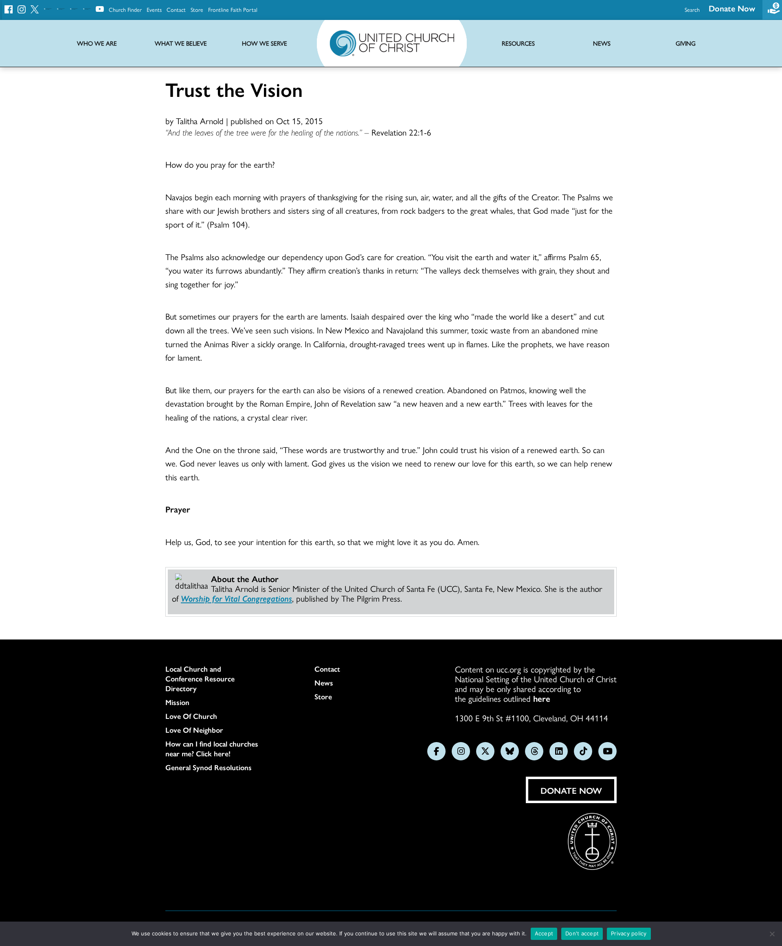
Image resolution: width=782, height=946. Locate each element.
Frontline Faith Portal (232, 9)
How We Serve (264, 43)
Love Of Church (191, 716)
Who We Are (97, 43)
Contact (176, 9)
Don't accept (582, 933)
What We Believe (181, 43)
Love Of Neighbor (194, 730)
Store (197, 9)
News (323, 683)
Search (692, 9)
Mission (177, 702)
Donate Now (732, 8)
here (541, 698)
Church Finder (125, 9)
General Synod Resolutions (208, 767)
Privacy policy (629, 933)
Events (154, 9)
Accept (544, 933)
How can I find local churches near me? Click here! (211, 748)
